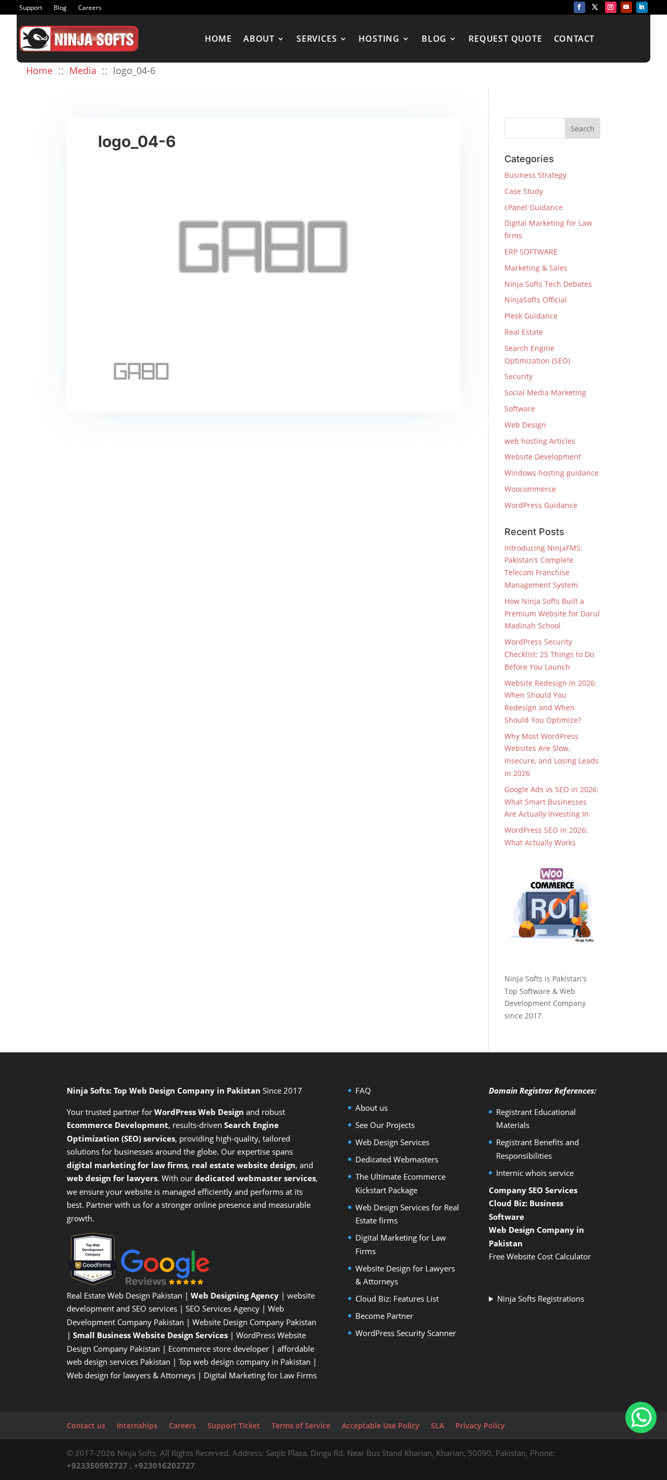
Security (518, 376)
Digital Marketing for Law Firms (260, 1375)
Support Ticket (233, 1425)
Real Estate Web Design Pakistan (124, 1295)
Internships (137, 1425)
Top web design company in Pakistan (245, 1361)
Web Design (525, 425)
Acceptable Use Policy (380, 1425)
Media (82, 70)
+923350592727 (97, 1465)
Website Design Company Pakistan (254, 1322)
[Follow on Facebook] (579, 7)
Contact (574, 38)
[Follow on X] (595, 7)
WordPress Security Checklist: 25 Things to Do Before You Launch (549, 654)
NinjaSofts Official (535, 300)
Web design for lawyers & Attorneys (131, 1375)
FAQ (363, 1090)
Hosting (379, 38)
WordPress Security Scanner (405, 1333)
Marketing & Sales (535, 268)
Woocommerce (530, 489)
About (259, 38)
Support (30, 8)
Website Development (542, 457)
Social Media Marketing (545, 392)
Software (519, 409)
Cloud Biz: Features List (397, 1298)
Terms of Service (300, 1425)
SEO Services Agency (223, 1308)
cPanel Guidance (533, 207)
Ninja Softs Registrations (540, 1298)
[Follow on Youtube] (626, 7)
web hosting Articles (539, 441)
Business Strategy (535, 175)
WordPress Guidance (540, 505)
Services (317, 38)
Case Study (523, 191)
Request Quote (505, 38)
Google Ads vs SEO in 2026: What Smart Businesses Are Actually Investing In (551, 801)
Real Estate (523, 332)
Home (218, 38)
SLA (437, 1425)
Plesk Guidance (531, 316)
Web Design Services (392, 1142)
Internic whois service (535, 1173)
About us (371, 1107)
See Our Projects (385, 1125)
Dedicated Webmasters (396, 1159)
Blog (60, 8)
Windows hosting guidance (551, 473)
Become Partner (384, 1316)
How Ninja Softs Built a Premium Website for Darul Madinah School (552, 613)
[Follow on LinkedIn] (642, 7)
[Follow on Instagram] (610, 7)
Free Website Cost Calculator (540, 1256)
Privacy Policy (480, 1425)
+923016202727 (164, 1465)
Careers (90, 8)
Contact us (86, 1425)
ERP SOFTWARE (531, 252)
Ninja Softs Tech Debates (548, 284)
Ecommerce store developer (218, 1348)
